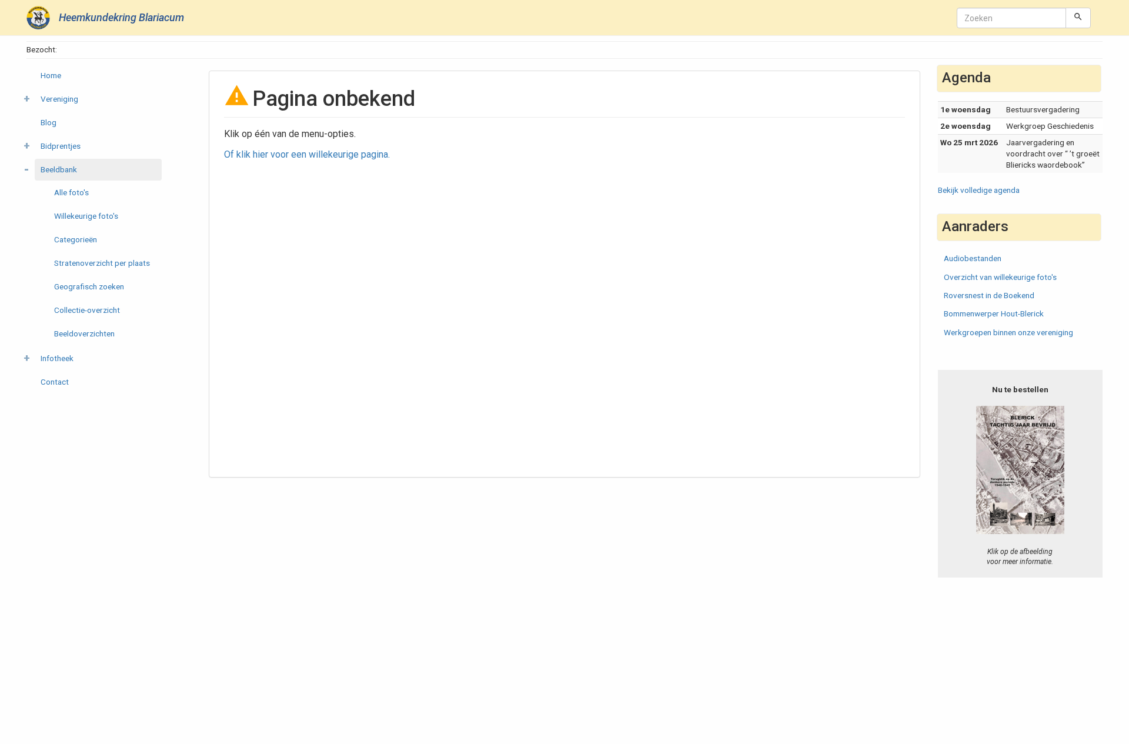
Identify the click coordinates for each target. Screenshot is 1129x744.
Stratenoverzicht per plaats (102, 263)
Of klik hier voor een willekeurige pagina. (307, 154)
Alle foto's (71, 192)
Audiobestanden (972, 258)
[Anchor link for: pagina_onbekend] (426, 96)
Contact (55, 381)
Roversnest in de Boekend (989, 295)
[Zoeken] (1078, 18)
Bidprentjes (61, 146)
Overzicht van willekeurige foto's (1000, 277)
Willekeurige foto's (86, 216)
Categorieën (75, 239)
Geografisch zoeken (89, 286)
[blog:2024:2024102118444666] (1020, 469)
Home (51, 75)
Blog (48, 122)
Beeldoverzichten (84, 333)
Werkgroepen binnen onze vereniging (1008, 332)
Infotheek (57, 358)
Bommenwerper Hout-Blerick (994, 313)
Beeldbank (59, 169)
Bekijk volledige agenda (979, 190)
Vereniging (59, 99)
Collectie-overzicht (87, 310)
